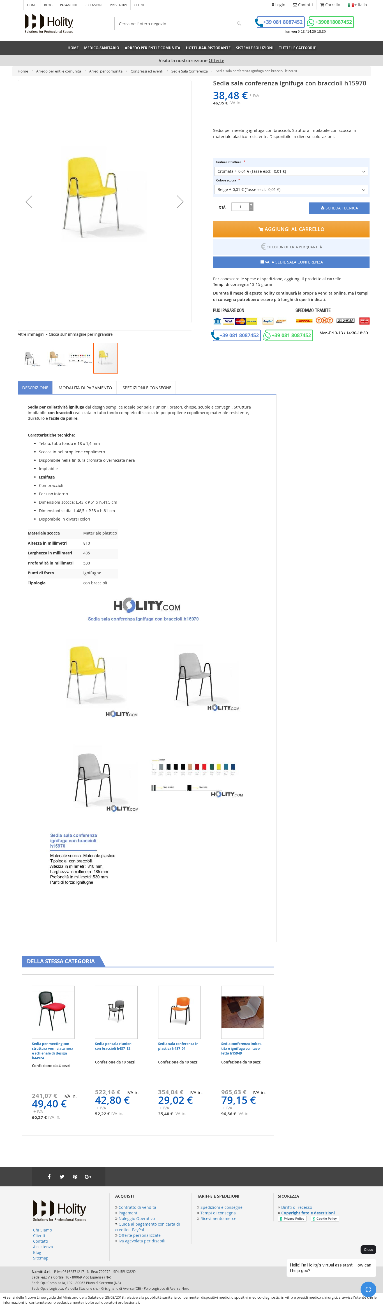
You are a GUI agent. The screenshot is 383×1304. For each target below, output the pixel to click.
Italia (362, 4)
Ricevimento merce (218, 1218)
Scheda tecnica (341, 208)
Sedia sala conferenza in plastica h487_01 (178, 1046)
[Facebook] (49, 1176)
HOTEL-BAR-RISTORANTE (208, 47)
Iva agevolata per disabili (142, 1241)
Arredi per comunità (106, 71)
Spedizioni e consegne (147, 387)
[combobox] (179, 23)
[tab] (36, 387)
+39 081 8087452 (283, 21)
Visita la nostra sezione (191, 61)
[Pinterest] (74, 1176)
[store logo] (49, 23)
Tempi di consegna (218, 1213)
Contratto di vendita (137, 1207)
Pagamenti (68, 5)
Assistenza (43, 1246)
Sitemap (41, 1258)
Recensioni (93, 5)
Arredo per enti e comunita (59, 71)
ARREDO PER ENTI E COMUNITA (152, 47)
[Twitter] (61, 1176)
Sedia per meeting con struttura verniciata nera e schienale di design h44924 (52, 1050)
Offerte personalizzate (140, 1235)
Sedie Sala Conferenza (190, 71)
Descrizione (35, 387)
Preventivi (118, 5)
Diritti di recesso (296, 1207)
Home (31, 5)
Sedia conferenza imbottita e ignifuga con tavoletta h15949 (241, 1048)
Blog (48, 5)
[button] (29, 201)
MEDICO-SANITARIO (101, 47)
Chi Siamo (42, 1230)
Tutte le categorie (297, 47)
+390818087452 (333, 21)
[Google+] (87, 1176)
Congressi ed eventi (147, 71)
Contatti (40, 1241)
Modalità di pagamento (85, 387)
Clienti (139, 5)
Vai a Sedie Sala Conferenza (293, 262)
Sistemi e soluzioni (254, 47)
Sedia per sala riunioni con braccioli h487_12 (114, 1046)
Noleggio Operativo (137, 1218)
